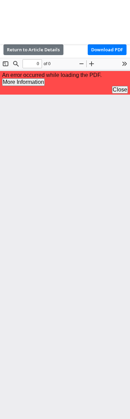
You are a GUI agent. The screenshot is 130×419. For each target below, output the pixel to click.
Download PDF (107, 49)
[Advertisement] (65, 21)
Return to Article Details (33, 49)
